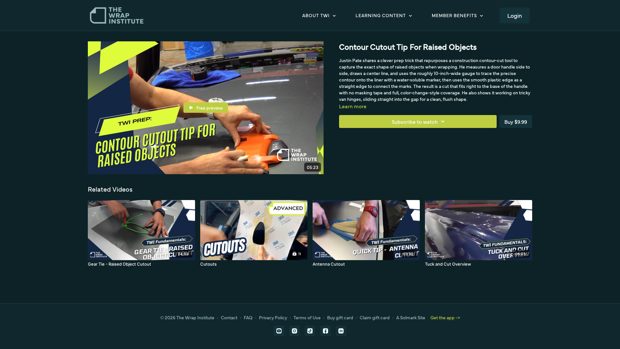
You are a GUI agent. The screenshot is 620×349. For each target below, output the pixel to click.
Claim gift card (375, 317)
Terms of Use (307, 317)
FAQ (248, 317)
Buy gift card (340, 317)
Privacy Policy (273, 317)
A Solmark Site (410, 317)
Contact (229, 317)
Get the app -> (445, 317)
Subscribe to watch (415, 121)
